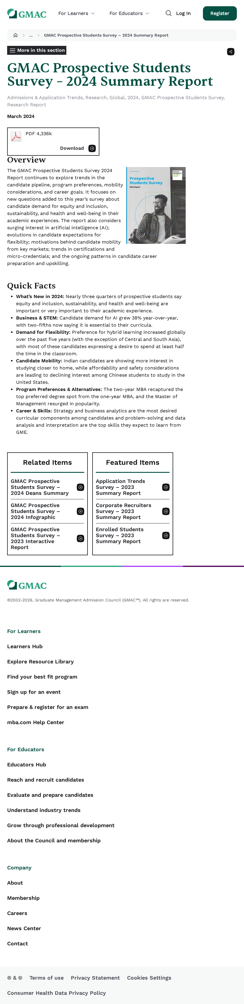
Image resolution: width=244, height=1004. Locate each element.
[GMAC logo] (122, 585)
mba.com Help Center (35, 722)
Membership (23, 898)
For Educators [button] (126, 13)
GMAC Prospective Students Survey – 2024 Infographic (35, 511)
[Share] (230, 51)
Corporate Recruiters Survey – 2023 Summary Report (123, 511)
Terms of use (46, 978)
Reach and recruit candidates (45, 780)
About (15, 883)
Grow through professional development (61, 825)
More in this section (41, 50)
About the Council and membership (54, 840)
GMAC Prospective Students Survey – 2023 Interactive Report (35, 538)
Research (96, 97)
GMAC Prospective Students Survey (182, 97)
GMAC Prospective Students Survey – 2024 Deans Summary (40, 487)
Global (117, 97)
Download (72, 148)
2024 (133, 97)
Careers (17, 913)
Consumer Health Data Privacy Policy (56, 993)
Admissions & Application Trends (45, 97)
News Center (24, 928)
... (31, 35)
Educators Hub (26, 764)
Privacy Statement (95, 978)
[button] (15, 35)
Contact (17, 943)
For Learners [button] (73, 13)
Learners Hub (25, 646)
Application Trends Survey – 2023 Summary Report (120, 487)
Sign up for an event (34, 692)
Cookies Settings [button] (149, 978)
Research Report (26, 104)
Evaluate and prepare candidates (50, 795)
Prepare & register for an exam (47, 707)
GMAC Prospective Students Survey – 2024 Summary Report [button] (106, 35)
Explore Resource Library (40, 661)
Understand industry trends (44, 810)
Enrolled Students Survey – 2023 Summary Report (120, 535)
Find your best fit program (42, 677)
